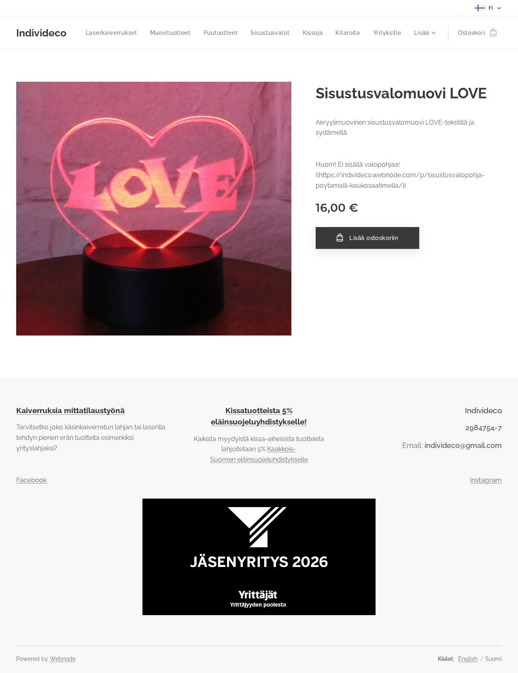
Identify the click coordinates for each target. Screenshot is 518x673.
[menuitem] (114, 33)
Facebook (31, 480)
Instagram (486, 480)
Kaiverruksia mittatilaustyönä (70, 410)
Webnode (63, 659)
